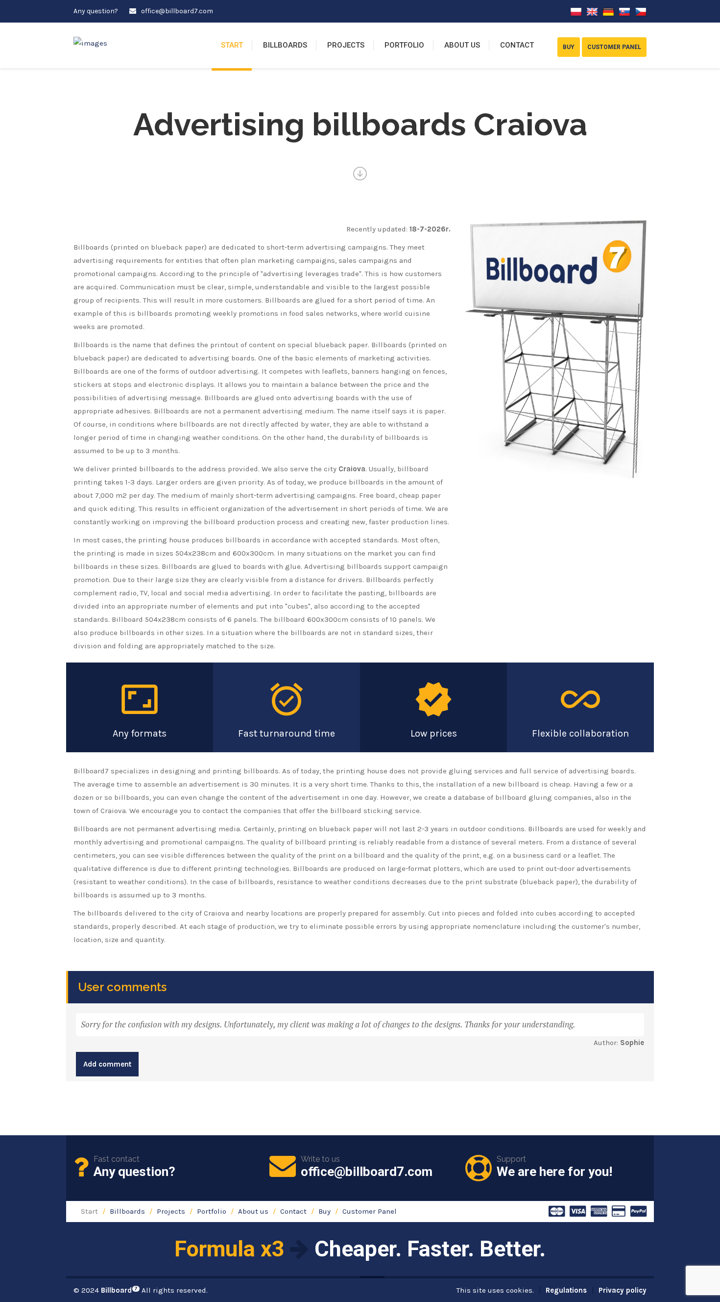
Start (232, 45)
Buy (324, 1211)
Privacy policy (623, 1290)
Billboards (285, 45)
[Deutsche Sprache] (608, 11)
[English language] (592, 11)
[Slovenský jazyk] (624, 11)
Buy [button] (569, 47)
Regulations (566, 1290)
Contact (517, 45)
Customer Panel (369, 1211)
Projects (345, 45)
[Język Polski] (576, 11)
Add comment (107, 1064)
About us (462, 45)
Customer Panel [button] (614, 47)
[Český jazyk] (641, 11)
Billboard (119, 1290)
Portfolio (404, 45)
